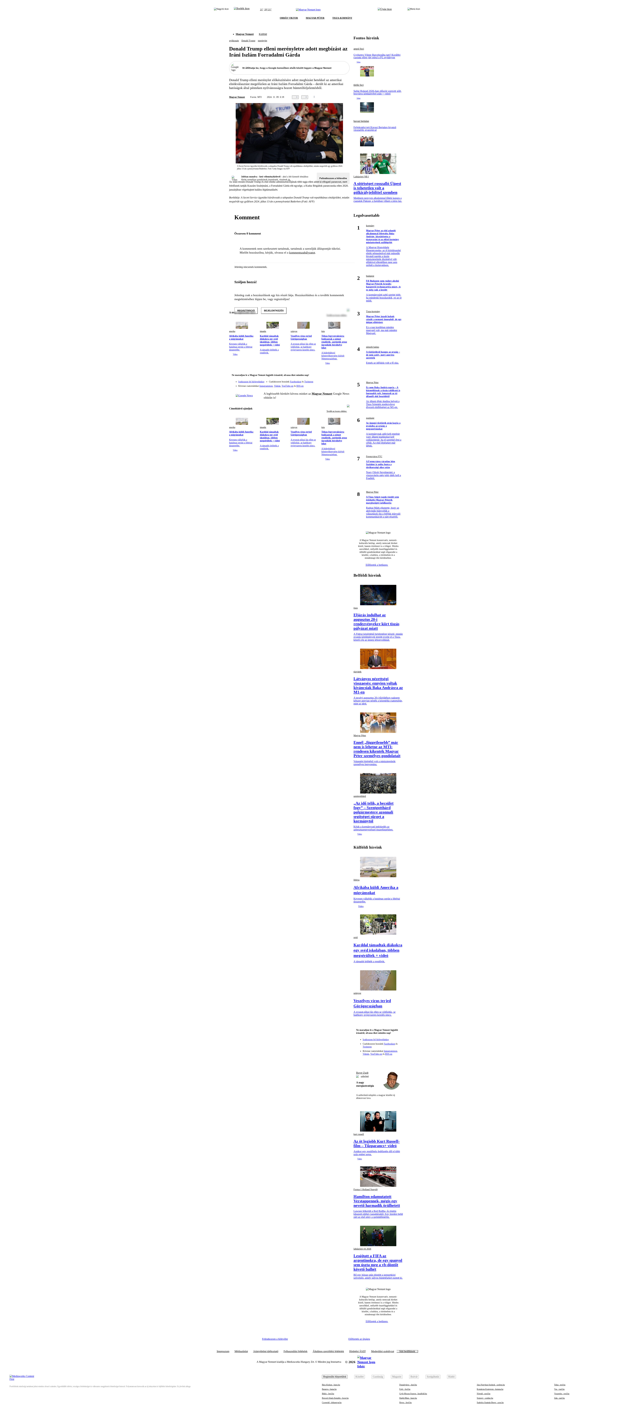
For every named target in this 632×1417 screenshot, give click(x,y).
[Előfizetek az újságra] (384, 9)
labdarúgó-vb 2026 (362, 1249)
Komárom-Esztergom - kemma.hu (490, 1389)
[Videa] (332, 385)
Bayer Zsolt (362, 1072)
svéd (356, 937)
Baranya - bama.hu (329, 1389)
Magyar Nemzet (245, 34)
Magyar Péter (372, 382)
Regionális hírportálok (334, 1376)
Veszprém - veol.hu (561, 1394)
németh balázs (372, 347)
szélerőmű (365, 1076)
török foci (359, 85)
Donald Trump (248, 40)
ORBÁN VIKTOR (289, 18)
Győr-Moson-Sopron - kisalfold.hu (413, 1394)
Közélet (360, 1376)
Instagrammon (266, 386)
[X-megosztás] (341, 97)
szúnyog (294, 331)
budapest (370, 276)
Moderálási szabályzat (382, 1351)
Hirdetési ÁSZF (357, 1351)
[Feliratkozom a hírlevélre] (241, 9)
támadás (263, 331)
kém (323, 331)
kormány (370, 225)
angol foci (359, 49)
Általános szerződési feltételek (328, 1351)
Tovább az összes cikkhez (337, 411)
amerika (232, 331)
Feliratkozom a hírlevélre (333, 178)
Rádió (451, 1376)
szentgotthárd (360, 796)
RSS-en (299, 386)
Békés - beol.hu (328, 1394)
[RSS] (345, 385)
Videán (277, 386)
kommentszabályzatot (302, 252)
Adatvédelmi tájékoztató (265, 1351)
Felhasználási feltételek (295, 1351)
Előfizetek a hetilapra (377, 564)
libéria (356, 880)
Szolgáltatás (433, 1376)
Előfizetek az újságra (359, 1339)
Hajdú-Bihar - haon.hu (408, 1398)
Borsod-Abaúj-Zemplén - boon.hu (335, 1398)
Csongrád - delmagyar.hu (332, 1402)
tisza (356, 608)
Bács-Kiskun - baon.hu (331, 1385)
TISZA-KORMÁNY (342, 18)
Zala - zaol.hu (559, 1398)
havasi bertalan (361, 121)
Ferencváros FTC (374, 456)
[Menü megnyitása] (414, 9)
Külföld (263, 34)
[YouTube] (338, 385)
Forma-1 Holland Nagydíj (366, 1189)
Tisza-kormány (373, 311)
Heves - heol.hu (405, 1402)
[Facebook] (332, 380)
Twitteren (308, 381)
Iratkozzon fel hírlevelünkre (251, 381)
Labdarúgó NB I (361, 176)
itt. (289, 179)
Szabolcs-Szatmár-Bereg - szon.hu (490, 1402)
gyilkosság (234, 40)
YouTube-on (287, 386)
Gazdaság (378, 1376)
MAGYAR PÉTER (315, 18)
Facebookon (295, 381)
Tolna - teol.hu (559, 1385)
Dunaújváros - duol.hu (408, 1385)
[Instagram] (338, 380)
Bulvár (414, 1376)
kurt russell (359, 1134)
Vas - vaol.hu (559, 1389)
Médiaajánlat (241, 1351)
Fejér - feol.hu (404, 1389)
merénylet (262, 40)
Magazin (396, 1376)
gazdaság (370, 418)
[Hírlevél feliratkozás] (345, 376)
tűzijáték (357, 672)
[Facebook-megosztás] (348, 97)
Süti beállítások (407, 1351)
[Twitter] (345, 380)
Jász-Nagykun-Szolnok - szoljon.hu (491, 1385)
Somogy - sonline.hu (485, 1398)
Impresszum (223, 1351)
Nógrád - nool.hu (483, 1394)
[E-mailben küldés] (334, 97)
